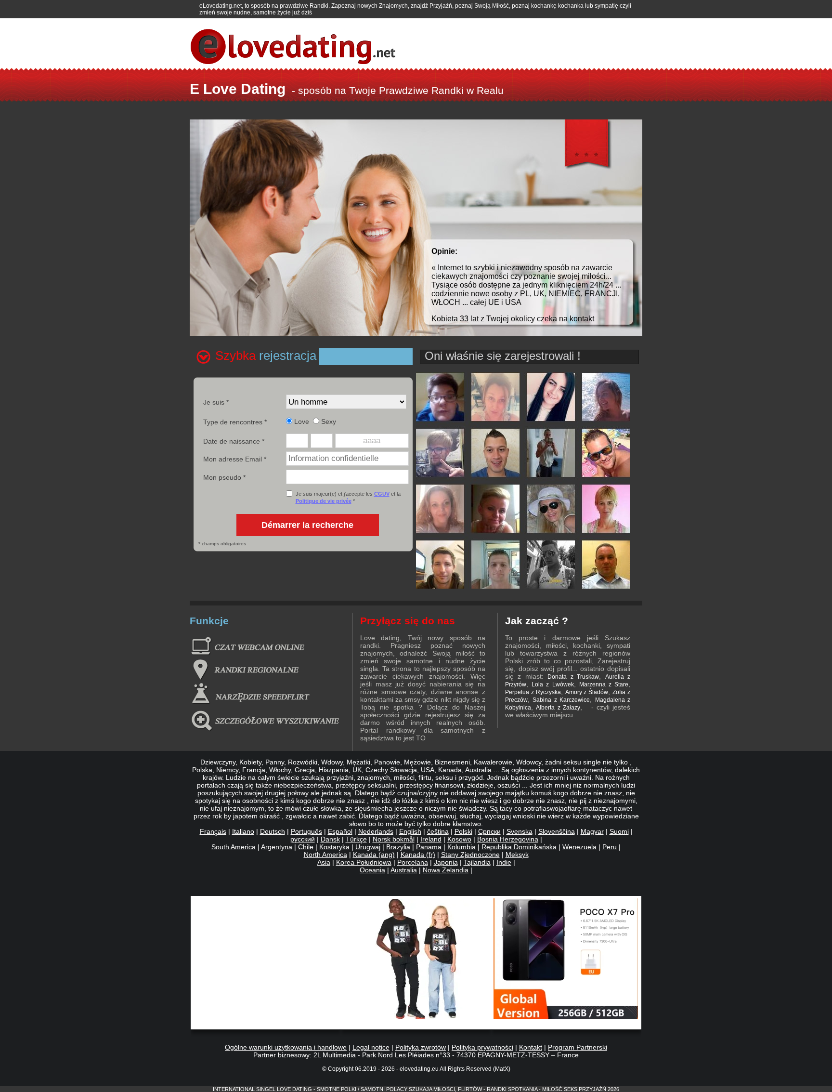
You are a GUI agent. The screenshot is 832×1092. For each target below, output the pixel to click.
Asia (323, 862)
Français (213, 831)
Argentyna (276, 847)
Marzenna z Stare (603, 684)
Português (306, 831)
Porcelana (412, 862)
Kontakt (530, 1047)
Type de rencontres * (235, 422)
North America (325, 854)
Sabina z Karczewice (561, 700)
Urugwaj (367, 847)
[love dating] (523, 586)
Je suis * (216, 402)
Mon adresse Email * (234, 459)
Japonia (446, 862)
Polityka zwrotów (420, 1047)
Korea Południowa (363, 862)
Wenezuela (579, 847)
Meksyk (517, 854)
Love (300, 421)
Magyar (592, 831)
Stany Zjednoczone (470, 854)
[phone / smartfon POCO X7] (566, 1016)
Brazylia (398, 847)
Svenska (520, 831)
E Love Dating (238, 89)
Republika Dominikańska (519, 847)
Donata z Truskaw (573, 676)
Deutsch (272, 831)
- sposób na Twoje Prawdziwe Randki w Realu (398, 90)
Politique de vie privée (323, 501)
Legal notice (371, 1047)
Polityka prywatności (482, 1047)
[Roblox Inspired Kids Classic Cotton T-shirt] (416, 1017)
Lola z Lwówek (552, 684)
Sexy (327, 421)
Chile (305, 847)
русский (302, 839)
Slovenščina (556, 831)
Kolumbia (461, 847)
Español (340, 831)
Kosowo (459, 839)
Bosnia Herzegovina (507, 839)
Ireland (431, 839)
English (410, 831)
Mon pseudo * (224, 477)
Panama (429, 847)
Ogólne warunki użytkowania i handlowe (286, 1047)
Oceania (372, 870)
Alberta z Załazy (558, 707)
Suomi (619, 831)
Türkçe (356, 839)
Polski (463, 831)
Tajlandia (477, 862)
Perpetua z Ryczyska (533, 692)
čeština (438, 831)
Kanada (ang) (374, 854)
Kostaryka (334, 847)
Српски (489, 831)
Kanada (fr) (418, 854)
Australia (403, 870)
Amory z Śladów (587, 692)
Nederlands (375, 831)
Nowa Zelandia (445, 870)
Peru (609, 847)
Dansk (330, 839)
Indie (503, 862)
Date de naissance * (233, 441)
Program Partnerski (577, 1047)
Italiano (243, 831)
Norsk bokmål (394, 839)
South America (233, 847)
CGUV (382, 494)
